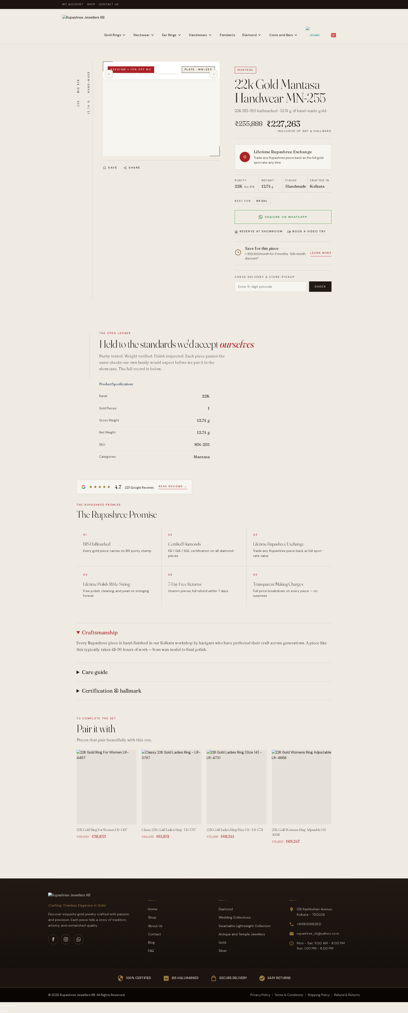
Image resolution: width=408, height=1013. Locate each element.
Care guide (95, 672)
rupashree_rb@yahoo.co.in (318, 933)
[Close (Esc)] (14, 1005)
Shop (91, 4)
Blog (151, 942)
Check (320, 286)
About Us (155, 926)
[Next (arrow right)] (6, 1011)
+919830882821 (309, 924)
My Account (73, 4)
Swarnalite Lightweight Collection (245, 926)
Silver (223, 951)
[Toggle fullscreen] (6, 1005)
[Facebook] (53, 939)
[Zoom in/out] (1, 1005)
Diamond (226, 909)
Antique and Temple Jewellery (242, 934)
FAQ (151, 951)
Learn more (321, 252)
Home (152, 909)
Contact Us (109, 4)
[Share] (10, 1005)
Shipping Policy (319, 995)
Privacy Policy (260, 995)
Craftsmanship (100, 632)
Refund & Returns (347, 995)
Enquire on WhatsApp (286, 217)
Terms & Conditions (289, 995)
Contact (154, 934)
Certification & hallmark (111, 690)
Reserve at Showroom (261, 231)
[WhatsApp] (79, 939)
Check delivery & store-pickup (264, 277)
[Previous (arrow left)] (1, 1011)
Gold (222, 942)
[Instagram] (66, 939)
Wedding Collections (235, 917)
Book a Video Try (309, 231)
